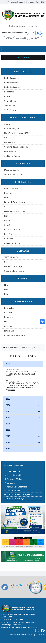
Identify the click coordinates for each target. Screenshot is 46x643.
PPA (6, 294)
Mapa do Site (8, 32)
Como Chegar (10, 101)
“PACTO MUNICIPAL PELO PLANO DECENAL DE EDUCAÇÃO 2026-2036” (22, 373)
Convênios (9, 225)
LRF (5, 321)
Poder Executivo (11, 78)
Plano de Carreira (12, 229)
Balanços (8, 312)
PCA (6, 262)
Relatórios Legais (11, 234)
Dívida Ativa (9, 142)
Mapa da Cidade (11, 170)
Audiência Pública (12, 156)
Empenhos (9, 331)
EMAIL (9, 38)
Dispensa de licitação (13, 266)
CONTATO (41, 634)
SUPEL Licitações (11, 257)
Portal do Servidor (15, 475)
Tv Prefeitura (10, 110)
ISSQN (7, 206)
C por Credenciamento (14, 271)
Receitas (8, 326)
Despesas (8, 317)
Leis (6, 216)
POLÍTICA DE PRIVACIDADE (21, 634)
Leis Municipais (13, 490)
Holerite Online (13, 471)
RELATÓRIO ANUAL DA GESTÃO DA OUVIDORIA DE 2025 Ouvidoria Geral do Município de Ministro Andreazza (22, 386)
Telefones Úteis (11, 105)
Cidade (7, 96)
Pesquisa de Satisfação (17, 487)
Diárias (7, 197)
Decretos (8, 193)
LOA (6, 289)
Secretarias (9, 91)
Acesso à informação (16, 498)
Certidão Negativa (12, 128)
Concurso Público (12, 188)
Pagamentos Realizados (15, 335)
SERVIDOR (35, 38)
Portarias (8, 220)
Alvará (7, 124)
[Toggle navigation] (4, 49)
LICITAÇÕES (21, 38)
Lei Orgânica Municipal (14, 211)
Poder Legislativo (12, 82)
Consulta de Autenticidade (16, 147)
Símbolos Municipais (13, 174)
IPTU (6, 137)
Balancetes (9, 308)
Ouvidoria (11, 483)
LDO (6, 285)
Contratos (8, 238)
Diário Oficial (10, 151)
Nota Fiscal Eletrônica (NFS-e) (17, 133)
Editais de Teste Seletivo (14, 202)
